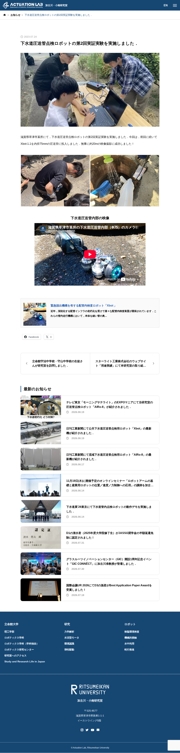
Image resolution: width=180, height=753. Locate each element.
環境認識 (69, 643)
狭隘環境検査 (131, 631)
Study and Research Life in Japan (24, 661)
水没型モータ (71, 637)
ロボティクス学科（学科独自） (21, 643)
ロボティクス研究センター (19, 649)
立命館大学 (11, 624)
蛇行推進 (129, 649)
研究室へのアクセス (15, 655)
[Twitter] (87, 730)
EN (166, 5)
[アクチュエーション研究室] (23, 5)
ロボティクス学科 (14, 637)
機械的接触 (130, 637)
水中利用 (129, 643)
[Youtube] (92, 730)
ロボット (130, 624)
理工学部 (9, 631)
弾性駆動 (69, 649)
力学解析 (69, 631)
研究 (67, 624)
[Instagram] (82, 730)
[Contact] (98, 730)
